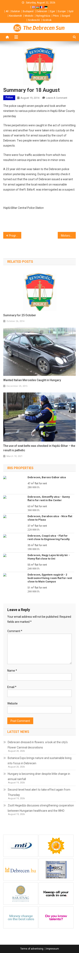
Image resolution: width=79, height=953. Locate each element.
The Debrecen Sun (44, 28)
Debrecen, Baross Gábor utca (47, 477)
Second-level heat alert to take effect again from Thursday (39, 792)
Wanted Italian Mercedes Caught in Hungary (32, 380)
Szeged (66, 15)
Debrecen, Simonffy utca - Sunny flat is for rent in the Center (49, 498)
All (7, 11)
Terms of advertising (31, 948)
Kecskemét (15, 15)
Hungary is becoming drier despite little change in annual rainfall (39, 776)
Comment (14, 631)
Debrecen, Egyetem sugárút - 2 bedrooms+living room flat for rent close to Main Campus (50, 578)
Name (12, 670)
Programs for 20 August (15, 235)
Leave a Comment (56, 97)
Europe (62, 11)
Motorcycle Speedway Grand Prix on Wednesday (68, 235)
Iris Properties (20, 468)
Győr (71, 11)
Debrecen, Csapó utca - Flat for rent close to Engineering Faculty (49, 537)
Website (12, 703)
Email (11, 687)
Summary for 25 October (19, 315)
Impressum (52, 948)
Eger (52, 11)
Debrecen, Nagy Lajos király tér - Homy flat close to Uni (49, 557)
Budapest (28, 11)
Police (9, 97)
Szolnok (47, 20)
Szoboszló (34, 20)
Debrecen (41, 11)
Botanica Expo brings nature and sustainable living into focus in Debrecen (40, 760)
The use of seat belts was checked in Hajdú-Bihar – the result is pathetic (39, 448)
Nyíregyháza (43, 15)
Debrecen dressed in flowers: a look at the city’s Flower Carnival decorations (38, 745)
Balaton (15, 11)
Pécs (56, 15)
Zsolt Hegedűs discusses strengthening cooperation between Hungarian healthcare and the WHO (41, 808)
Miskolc (29, 15)
